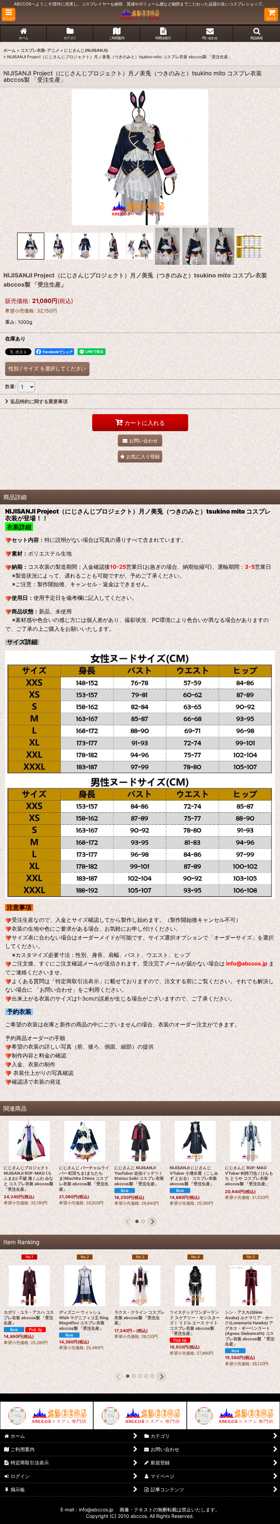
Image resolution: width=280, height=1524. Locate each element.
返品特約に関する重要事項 (39, 401)
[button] (8, 14)
